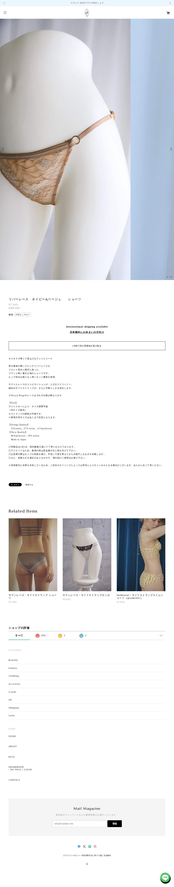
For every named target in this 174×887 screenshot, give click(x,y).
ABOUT (13, 746)
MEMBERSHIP (16, 767)
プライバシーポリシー (72, 855)
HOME (12, 736)
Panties (13, 668)
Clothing (14, 676)
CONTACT (14, 780)
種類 (11, 315)
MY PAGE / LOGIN (21, 770)
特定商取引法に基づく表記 (92, 855)
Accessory (14, 684)
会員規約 (107, 855)
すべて (19, 635)
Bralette (13, 660)
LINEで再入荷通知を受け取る (87, 345)
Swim (12, 715)
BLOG (12, 757)
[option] (87, 149)
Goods (12, 692)
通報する (29, 485)
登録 (114, 823)
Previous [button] (3, 149)
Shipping (14, 707)
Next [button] (170, 149)
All (10, 699)
